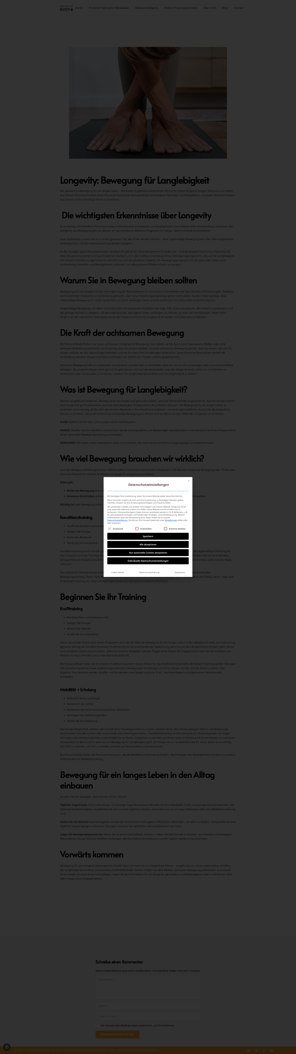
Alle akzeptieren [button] (148, 544)
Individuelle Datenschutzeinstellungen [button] (148, 560)
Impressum (180, 572)
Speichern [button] (148, 536)
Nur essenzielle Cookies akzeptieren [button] (148, 552)
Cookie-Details (117, 572)
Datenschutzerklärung (117, 520)
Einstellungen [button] (171, 520)
